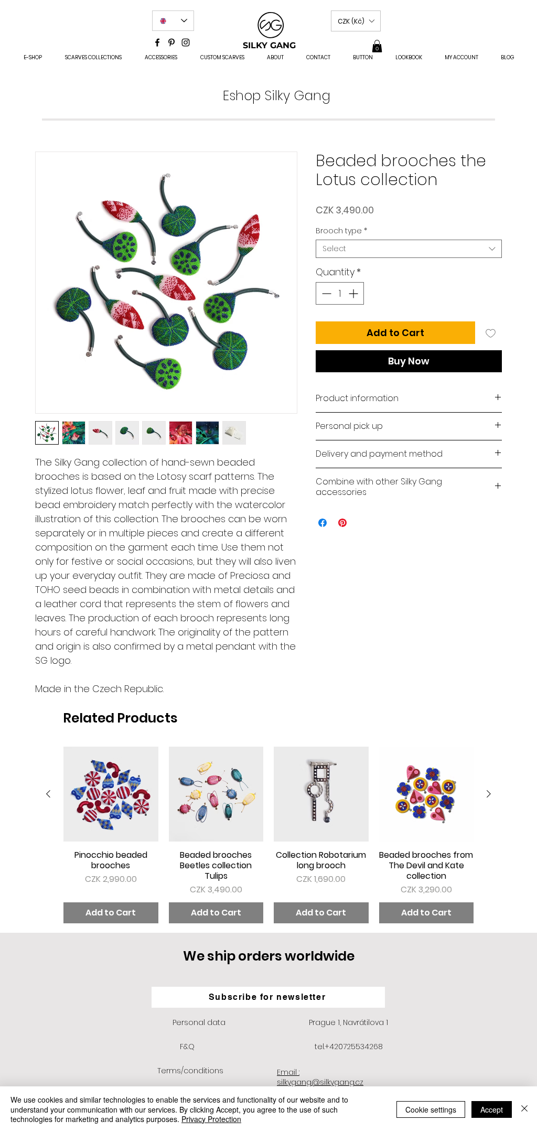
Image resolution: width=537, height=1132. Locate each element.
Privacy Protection (211, 1119)
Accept (491, 1109)
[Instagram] (185, 42)
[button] (356, 20)
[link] (377, 46)
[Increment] (354, 293)
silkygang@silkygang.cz (320, 1082)
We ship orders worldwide (269, 956)
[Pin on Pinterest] (342, 522)
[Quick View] (110, 794)
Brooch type (341, 231)
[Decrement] (325, 293)
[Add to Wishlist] (490, 332)
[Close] (524, 1109)
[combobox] (409, 249)
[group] (268, 835)
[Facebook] (157, 42)
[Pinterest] (171, 42)
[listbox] (356, 20)
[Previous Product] (48, 794)
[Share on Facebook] (322, 522)
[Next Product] (488, 794)
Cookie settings (430, 1109)
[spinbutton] (340, 293)
